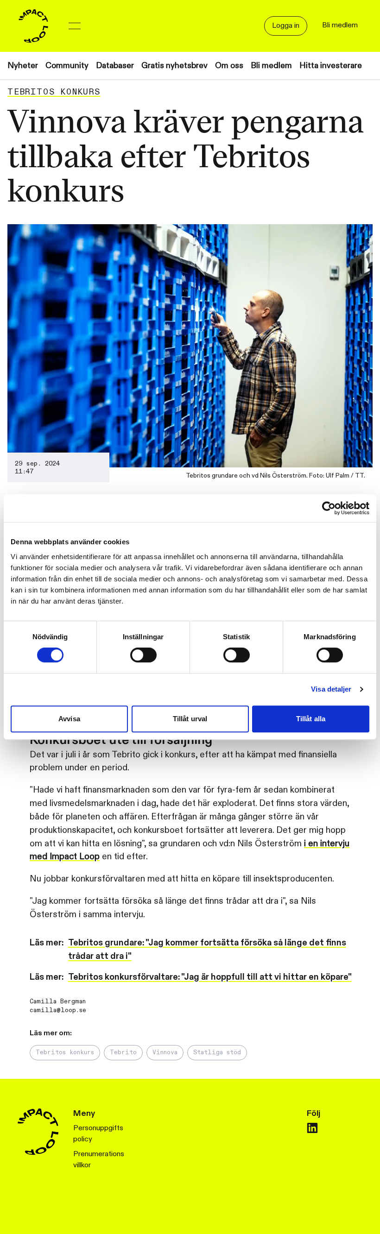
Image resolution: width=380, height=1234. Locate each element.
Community (67, 65)
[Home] (33, 26)
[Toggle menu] (75, 26)
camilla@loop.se (58, 1010)
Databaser (115, 65)
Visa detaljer (331, 689)
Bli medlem (271, 65)
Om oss (229, 65)
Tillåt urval (190, 719)
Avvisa (69, 719)
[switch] (143, 655)
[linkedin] (312, 1127)
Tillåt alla (310, 719)
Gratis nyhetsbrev (174, 65)
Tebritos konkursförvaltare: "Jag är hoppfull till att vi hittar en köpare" (210, 977)
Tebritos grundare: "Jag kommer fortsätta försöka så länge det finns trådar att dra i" (207, 949)
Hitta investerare (330, 65)
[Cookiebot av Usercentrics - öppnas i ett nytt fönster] (328, 508)
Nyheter (22, 65)
